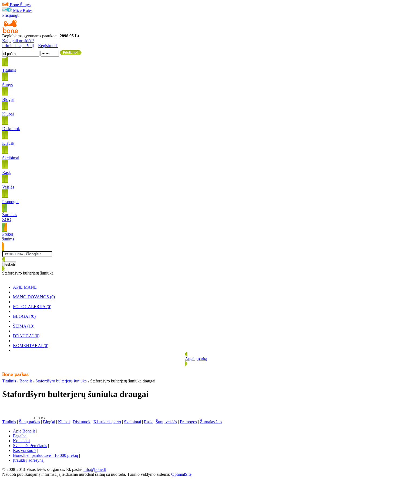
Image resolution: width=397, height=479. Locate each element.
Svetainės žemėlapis (30, 445)
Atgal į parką (196, 358)
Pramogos (188, 421)
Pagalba (19, 436)
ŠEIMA (23, 326)
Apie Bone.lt (24, 431)
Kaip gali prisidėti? (18, 40)
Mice (17, 10)
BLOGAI (24, 316)
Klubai (64, 421)
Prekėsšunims (8, 236)
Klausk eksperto (107, 421)
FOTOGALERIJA (32, 306)
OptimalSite (181, 474)
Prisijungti (10, 15)
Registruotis (48, 45)
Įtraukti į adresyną (28, 460)
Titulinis (9, 381)
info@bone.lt (94, 469)
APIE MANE (25, 287)
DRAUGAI (26, 335)
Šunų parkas (29, 421)
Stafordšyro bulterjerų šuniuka (61, 381)
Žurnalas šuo (211, 421)
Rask (148, 421)
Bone (14, 4)
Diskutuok (81, 421)
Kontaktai (21, 440)
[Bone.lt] (10, 32)
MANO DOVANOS (34, 297)
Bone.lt (25, 381)
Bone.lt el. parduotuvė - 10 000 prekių (45, 455)
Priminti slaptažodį (18, 45)
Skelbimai (132, 421)
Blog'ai (49, 421)
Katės (27, 10)
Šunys (25, 4)
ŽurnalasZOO (9, 217)
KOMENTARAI (30, 345)
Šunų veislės (166, 421)
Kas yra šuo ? (24, 450)
